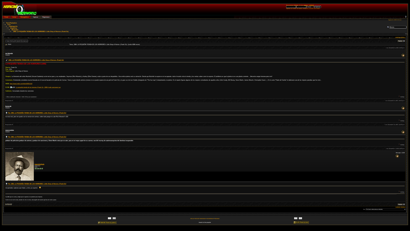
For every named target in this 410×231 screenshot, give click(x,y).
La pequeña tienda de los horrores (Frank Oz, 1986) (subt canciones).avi (38, 87)
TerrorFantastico (11, 23)
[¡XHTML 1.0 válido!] (296, 219)
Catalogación (13, 26)
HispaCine (13, 28)
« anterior (397, 37)
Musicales (15, 30)
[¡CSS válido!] (300, 219)
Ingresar (35, 17)
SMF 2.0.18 (192, 218)
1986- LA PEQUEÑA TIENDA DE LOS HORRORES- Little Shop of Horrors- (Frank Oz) (40, 31)
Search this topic (21, 41)
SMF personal (217, 218)
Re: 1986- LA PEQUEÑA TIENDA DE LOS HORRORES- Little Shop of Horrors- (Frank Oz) (37, 113)
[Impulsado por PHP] (114, 219)
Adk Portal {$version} (210, 218)
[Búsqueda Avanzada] (388, 27)
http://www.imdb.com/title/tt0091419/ (21, 83)
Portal (6, 17)
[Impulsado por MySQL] (109, 219)
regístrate (311, 5)
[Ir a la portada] (20, 14)
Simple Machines (203, 218)
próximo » (402, 37)
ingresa (306, 5)
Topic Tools (10, 41)
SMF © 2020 (197, 218)
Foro (9, 24)
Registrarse (45, 17)
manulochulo (39, 164)
